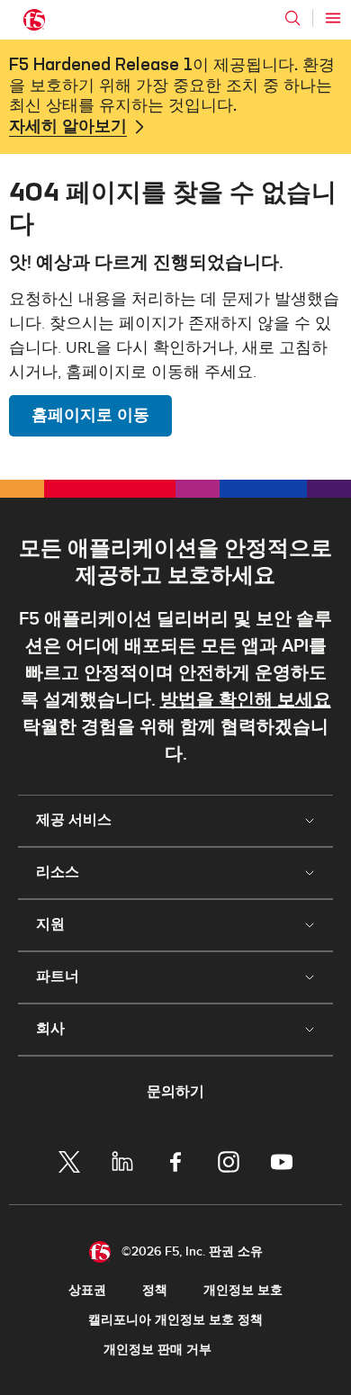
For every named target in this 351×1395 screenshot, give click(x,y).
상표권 (87, 1290)
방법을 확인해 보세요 (245, 700)
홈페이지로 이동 (90, 415)
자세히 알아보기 (68, 127)
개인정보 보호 (243, 1290)
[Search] (293, 18)
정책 (154, 1290)
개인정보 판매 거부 (158, 1349)
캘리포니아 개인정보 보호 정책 (175, 1320)
